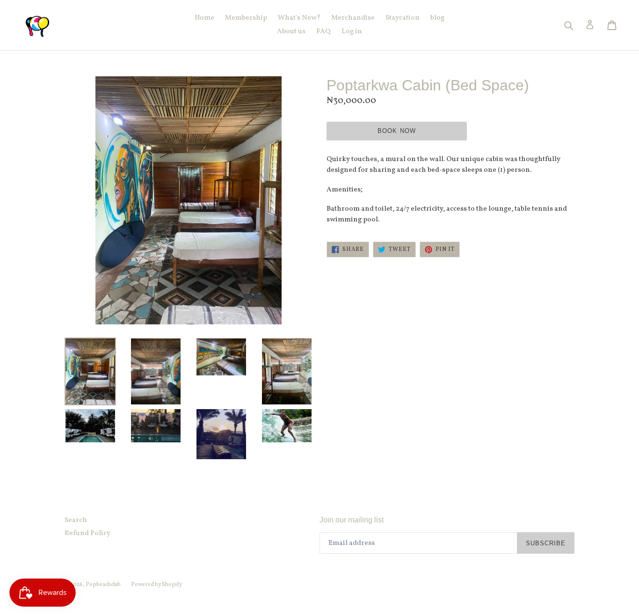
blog (437, 18)
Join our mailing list (352, 520)
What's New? (299, 18)
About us (291, 32)
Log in (351, 32)
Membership (246, 18)
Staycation (402, 18)
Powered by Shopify (156, 584)
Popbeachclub (104, 584)
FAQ (323, 32)
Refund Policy (87, 533)
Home (204, 18)
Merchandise (353, 18)
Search (76, 520)
